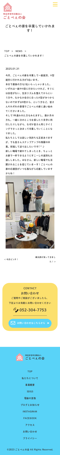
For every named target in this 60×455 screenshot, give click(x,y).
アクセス (30, 425)
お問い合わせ (30, 432)
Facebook (30, 418)
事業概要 (30, 385)
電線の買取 (30, 398)
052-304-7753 (33, 310)
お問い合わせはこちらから (31, 323)
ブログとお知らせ (30, 405)
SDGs (30, 391)
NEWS (19, 51)
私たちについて (30, 378)
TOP (6, 51)
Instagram (30, 411)
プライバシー (30, 438)
